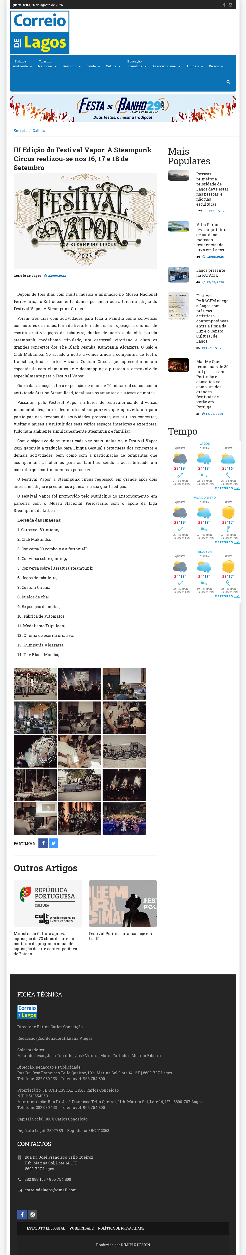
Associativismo (164, 66)
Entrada (20, 130)
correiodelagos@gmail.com (51, 1189)
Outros (214, 66)
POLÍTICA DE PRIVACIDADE (121, 1228)
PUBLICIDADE (81, 1228)
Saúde (91, 66)
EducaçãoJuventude (134, 63)
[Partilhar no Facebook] (43, 843)
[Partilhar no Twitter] (53, 843)
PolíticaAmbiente (20, 63)
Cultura (111, 66)
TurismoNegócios (45, 63)
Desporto (70, 66)
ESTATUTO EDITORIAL (46, 1228)
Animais (192, 66)
